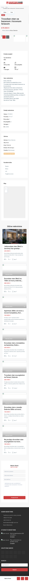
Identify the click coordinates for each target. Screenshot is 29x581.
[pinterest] (7, 556)
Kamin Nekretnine (7, 525)
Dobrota (15, 30)
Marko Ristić (14, 465)
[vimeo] (15, 556)
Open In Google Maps (9, 153)
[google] (19, 552)
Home (2, 7)
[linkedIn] (23, 552)
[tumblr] (3, 556)
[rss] (7, 552)
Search (14, 569)
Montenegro (11, 147)
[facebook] (3, 552)
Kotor (11, 30)
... (11, 288)
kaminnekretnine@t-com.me (10, 522)
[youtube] (11, 556)
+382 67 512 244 (7, 517)
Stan (7, 7)
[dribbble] (15, 552)
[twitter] (11, 552)
